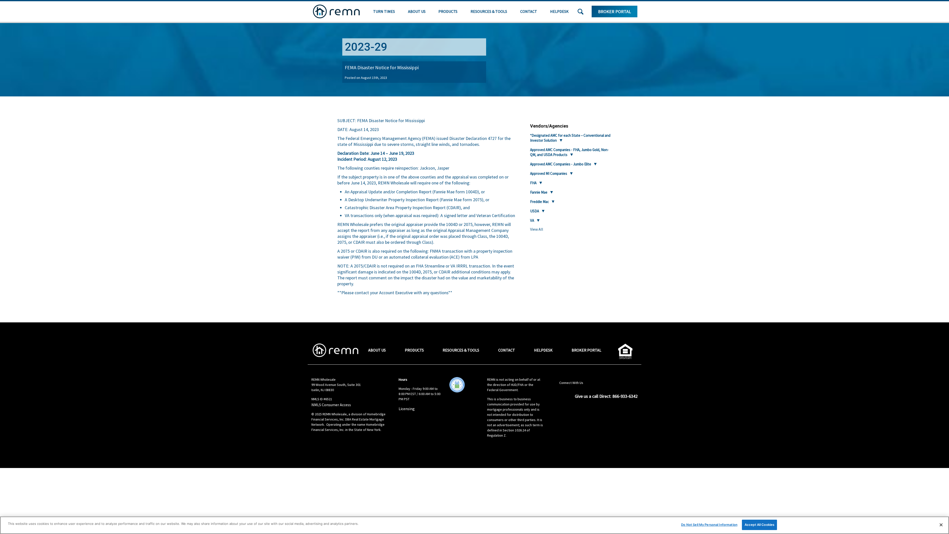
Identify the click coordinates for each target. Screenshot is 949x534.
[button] (580, 11)
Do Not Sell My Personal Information (709, 525)
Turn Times (384, 11)
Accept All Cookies (759, 525)
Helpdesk (559, 11)
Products (447, 11)
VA (532, 220)
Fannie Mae (538, 192)
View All (536, 229)
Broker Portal (614, 11)
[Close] (941, 524)
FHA (533, 182)
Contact (528, 11)
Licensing (407, 408)
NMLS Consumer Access (331, 404)
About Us (417, 11)
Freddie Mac (539, 201)
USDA (534, 211)
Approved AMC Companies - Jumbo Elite (560, 164)
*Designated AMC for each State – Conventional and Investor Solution (570, 138)
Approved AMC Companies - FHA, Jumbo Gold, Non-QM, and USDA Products (569, 152)
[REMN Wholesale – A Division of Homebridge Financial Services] (336, 11)
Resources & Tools (489, 11)
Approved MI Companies (548, 173)
